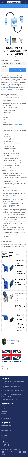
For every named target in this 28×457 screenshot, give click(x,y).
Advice (3, 406)
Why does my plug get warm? (9, 399)
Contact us (4, 411)
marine (14, 86)
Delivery (3, 413)
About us (3, 408)
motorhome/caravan (7, 87)
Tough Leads (8, 449)
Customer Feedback (6, 418)
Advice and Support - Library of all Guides (12, 381)
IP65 (11, 203)
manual (21, 124)
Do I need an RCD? (6, 396)
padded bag (12, 340)
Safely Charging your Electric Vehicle (11, 384)
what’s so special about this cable (17, 221)
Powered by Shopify (15, 449)
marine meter (21, 232)
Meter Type (16, 60)
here (14, 195)
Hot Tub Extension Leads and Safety (11, 394)
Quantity (3, 66)
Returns (3, 416)
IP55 (17, 197)
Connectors (4, 60)
